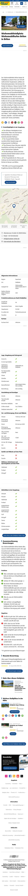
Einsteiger (11, 6)
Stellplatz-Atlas (5, 792)
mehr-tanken (5, 881)
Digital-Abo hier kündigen (10, 818)
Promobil (12, 885)
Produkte (17, 0)
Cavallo (11, 876)
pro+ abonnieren (14, 788)
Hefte (13, 0)
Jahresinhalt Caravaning (14, 839)
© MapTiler (22, 219)
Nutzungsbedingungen (18, 805)
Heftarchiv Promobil (17, 831)
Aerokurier (5, 872)
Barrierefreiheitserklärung (10, 814)
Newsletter (15, 783)
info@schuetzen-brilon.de (11, 238)
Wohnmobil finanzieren (14, 797)
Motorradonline (21, 881)
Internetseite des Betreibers (12, 241)
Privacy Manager (17, 809)
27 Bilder (22, 26)
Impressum (20, 814)
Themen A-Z (14, 792)
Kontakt (5, 805)
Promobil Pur (22, 788)
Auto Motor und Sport (14, 872)
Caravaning (8, 783)
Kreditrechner (21, 792)
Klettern (23, 876)
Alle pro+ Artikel (4, 6)
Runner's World (19, 885)
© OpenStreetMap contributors (23, 221)
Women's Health (14, 890)
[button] (14, 23)
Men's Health (13, 881)
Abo (10, 0)
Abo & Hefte (8, 831)
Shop (20, 783)
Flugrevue (16, 876)
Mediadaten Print (19, 848)
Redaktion (20, 818)
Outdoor (6, 885)
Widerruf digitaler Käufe (14, 823)
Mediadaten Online (9, 848)
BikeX (23, 872)
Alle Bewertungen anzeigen (14, 671)
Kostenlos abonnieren (10, 768)
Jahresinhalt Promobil (19, 835)
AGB (10, 805)
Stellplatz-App (5, 788)
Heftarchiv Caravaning (7, 835)
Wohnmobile (16, 6)
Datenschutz (9, 809)
